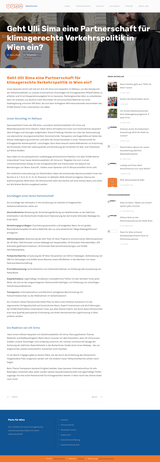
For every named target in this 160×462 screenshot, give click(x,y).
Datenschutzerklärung (70, 440)
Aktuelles (31, 55)
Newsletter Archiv (68, 430)
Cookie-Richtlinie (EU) (70, 445)
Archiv (100, 6)
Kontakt (64, 420)
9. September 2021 (126, 226)
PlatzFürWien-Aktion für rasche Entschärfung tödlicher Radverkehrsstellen (134, 150)
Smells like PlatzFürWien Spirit (134, 99)
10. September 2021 (127, 211)
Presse (129, 6)
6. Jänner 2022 (125, 174)
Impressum (66, 435)
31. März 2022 (13, 55)
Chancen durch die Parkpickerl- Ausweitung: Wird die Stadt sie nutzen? (134, 132)
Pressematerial (67, 425)
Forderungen (83, 6)
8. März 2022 (124, 141)
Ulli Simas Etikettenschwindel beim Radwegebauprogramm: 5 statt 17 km (134, 114)
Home (67, 6)
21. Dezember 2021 (126, 185)
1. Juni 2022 (124, 104)
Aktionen (115, 6)
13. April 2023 (125, 93)
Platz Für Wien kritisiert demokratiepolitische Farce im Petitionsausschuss (134, 235)
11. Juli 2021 (124, 244)
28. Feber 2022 (125, 159)
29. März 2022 (125, 123)
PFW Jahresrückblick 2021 (132, 180)
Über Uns (144, 6)
